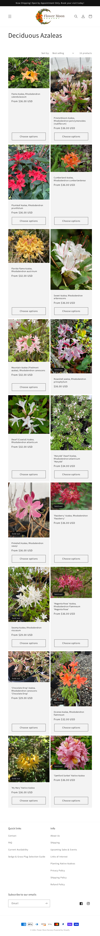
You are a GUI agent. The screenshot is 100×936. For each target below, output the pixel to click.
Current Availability (18, 849)
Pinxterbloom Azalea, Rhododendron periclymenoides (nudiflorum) (70, 121)
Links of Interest (59, 856)
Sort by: (45, 53)
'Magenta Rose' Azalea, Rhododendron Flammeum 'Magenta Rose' (67, 606)
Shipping (55, 842)
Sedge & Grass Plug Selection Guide (26, 856)
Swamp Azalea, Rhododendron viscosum (26, 629)
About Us (55, 835)
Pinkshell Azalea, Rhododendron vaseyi (27, 544)
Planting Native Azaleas (63, 863)
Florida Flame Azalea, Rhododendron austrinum (24, 270)
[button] (9, 16)
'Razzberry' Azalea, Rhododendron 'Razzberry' (71, 517)
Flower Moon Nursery (45, 930)
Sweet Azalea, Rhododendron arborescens (68, 297)
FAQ (10, 842)
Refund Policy (58, 884)
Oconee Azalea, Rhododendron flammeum (69, 713)
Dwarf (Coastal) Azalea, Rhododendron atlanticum (24, 441)
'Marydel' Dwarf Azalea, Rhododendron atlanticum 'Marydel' (67, 459)
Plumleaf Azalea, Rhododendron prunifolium (27, 207)
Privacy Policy (58, 870)
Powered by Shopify (62, 930)
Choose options (29, 136)
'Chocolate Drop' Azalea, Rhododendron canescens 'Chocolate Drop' (24, 691)
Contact (12, 835)
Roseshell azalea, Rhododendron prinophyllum (70, 380)
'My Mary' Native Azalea (23, 787)
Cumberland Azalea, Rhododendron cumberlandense (70, 179)
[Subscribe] (46, 903)
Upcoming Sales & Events (64, 849)
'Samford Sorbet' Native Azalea (69, 775)
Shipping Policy (59, 877)
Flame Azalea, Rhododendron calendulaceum (25, 95)
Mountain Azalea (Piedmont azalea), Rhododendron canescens (28, 369)
